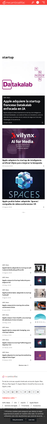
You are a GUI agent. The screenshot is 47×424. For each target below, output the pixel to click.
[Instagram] (33, 392)
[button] (32, 2)
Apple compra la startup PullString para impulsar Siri (16, 344)
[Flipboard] (12, 392)
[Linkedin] (17, 392)
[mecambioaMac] (13, 2)
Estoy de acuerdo (18, 420)
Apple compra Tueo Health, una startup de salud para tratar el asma (16, 319)
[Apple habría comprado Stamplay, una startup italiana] (40, 330)
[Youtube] (38, 392)
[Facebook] (29, 392)
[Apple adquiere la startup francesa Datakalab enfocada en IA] (23, 78)
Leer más (31, 420)
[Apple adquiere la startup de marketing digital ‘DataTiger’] (40, 355)
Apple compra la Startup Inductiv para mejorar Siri (16, 281)
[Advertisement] (23, 29)
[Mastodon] (25, 392)
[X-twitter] (21, 392)
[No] (44, 416)
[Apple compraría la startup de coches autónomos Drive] (40, 305)
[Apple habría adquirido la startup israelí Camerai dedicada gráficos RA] (40, 268)
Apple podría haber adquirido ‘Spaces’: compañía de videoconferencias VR (20, 202)
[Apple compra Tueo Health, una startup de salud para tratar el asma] (40, 318)
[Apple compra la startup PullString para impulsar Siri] (40, 343)
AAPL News (6, 97)
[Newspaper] (8, 392)
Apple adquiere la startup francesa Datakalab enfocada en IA (21, 105)
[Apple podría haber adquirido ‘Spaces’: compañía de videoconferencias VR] (23, 184)
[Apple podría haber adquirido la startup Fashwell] (40, 293)
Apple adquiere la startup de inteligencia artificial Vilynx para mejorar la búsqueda (22, 161)
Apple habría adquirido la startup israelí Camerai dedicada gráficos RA (16, 269)
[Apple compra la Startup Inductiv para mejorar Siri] (40, 280)
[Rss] (4, 392)
